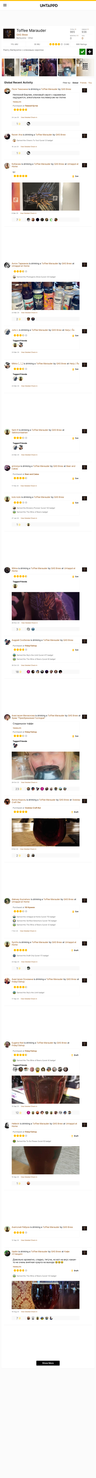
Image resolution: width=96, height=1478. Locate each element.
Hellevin (15, 1123)
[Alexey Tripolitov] (33, 219)
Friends (83, 83)
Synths (15, 942)
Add (90, 52)
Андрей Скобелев (21, 640)
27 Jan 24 (15, 518)
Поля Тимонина (20, 89)
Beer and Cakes (32, 474)
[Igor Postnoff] (51, 788)
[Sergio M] (37, 1318)
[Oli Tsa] (46, 671)
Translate (17, 102)
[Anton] (28, 788)
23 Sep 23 (15, 962)
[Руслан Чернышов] (33, 319)
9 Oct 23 (15, 849)
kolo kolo (16, 497)
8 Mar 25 (15, 213)
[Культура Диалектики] (33, 855)
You (90, 83)
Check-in (82, 52)
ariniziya (16, 466)
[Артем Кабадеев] (37, 671)
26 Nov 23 (15, 623)
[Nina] (60, 1112)
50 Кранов (30, 907)
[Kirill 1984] (28, 671)
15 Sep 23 (15, 1106)
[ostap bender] (28, 968)
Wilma (15, 568)
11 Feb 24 (15, 486)
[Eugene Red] (51, 671)
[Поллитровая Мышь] (51, 219)
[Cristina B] (28, 524)
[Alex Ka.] (46, 1112)
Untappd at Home (20, 266)
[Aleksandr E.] (69, 1112)
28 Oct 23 (15, 782)
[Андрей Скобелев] (37, 788)
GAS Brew (22, 34)
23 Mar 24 (15, 313)
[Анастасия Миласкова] (42, 1112)
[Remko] (65, 788)
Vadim (15, 1251)
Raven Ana (17, 134)
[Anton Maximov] (55, 788)
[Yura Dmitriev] (55, 219)
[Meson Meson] (33, 1112)
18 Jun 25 (15, 146)
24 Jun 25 (15, 117)
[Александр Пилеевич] (33, 788)
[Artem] (46, 1318)
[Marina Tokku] (28, 1318)
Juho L (15, 330)
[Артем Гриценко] (46, 788)
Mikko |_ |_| (17, 363)
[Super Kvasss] (33, 1318)
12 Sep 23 (15, 1240)
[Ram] (37, 219)
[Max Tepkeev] (65, 1112)
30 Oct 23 (15, 665)
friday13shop (31, 645)
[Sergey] (42, 219)
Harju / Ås (69, 330)
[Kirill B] (42, 671)
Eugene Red (18, 1043)
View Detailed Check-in (29, 117)
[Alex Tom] (51, 1112)
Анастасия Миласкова (23, 715)
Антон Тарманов (20, 263)
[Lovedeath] (28, 319)
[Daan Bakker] (28, 629)
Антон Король (19, 800)
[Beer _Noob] (46, 219)
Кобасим (16, 164)
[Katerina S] (33, 671)
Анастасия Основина (22, 979)
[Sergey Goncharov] (37, 1112)
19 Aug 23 (15, 1312)
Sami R (15, 430)
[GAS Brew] (28, 123)
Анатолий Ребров (21, 1227)
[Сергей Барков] (51, 1318)
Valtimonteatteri (20, 432)
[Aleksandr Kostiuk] (28, 219)
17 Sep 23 (15, 999)
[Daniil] (60, 671)
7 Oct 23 (15, 931)
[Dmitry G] (42, 1318)
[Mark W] (33, 629)
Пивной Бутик (31, 106)
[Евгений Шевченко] (28, 855)
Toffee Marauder (49, 89)
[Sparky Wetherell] (55, 1112)
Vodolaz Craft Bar (33, 808)
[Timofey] (60, 788)
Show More (48, 1363)
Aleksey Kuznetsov (21, 899)
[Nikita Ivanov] (55, 671)
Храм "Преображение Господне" (28, 718)
